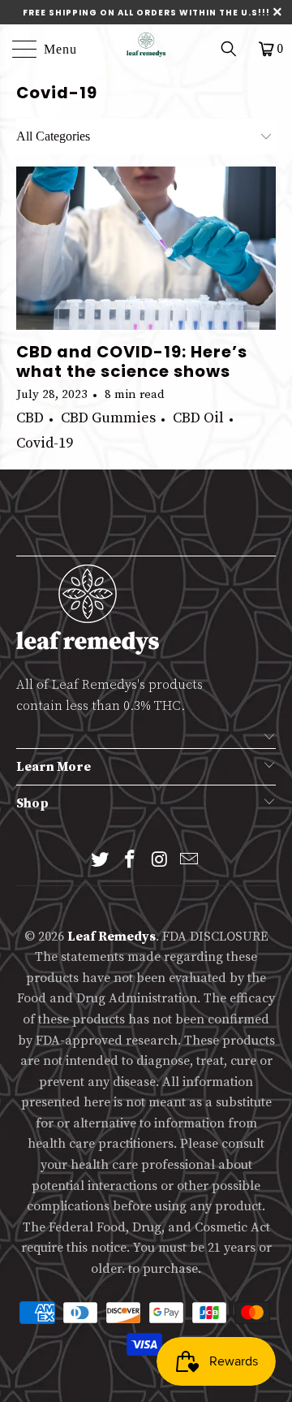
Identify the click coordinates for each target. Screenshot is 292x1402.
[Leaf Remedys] (146, 44)
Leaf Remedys (111, 936)
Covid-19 (56, 92)
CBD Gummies (108, 418)
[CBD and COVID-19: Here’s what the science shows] (146, 248)
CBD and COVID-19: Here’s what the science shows (131, 361)
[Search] (234, 48)
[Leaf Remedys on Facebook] (130, 861)
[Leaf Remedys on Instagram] (160, 861)
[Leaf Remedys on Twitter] (100, 861)
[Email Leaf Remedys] (190, 861)
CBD (30, 418)
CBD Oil (198, 418)
